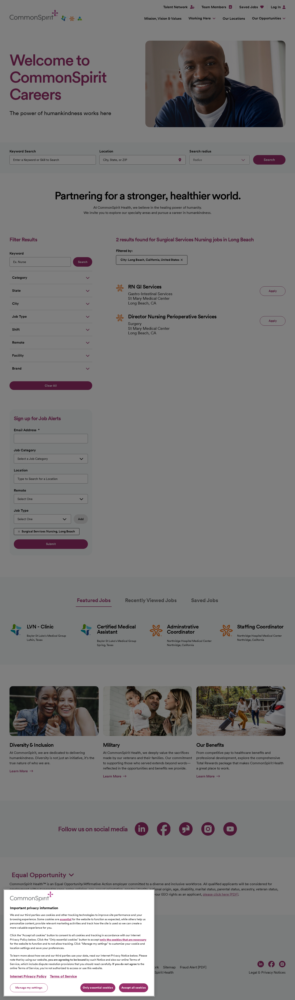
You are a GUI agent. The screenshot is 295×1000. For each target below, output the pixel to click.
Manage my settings (28, 987)
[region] (79, 943)
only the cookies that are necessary (123, 939)
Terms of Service (63, 976)
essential (65, 919)
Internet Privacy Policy (28, 976)
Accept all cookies (133, 987)
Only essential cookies (98, 987)
